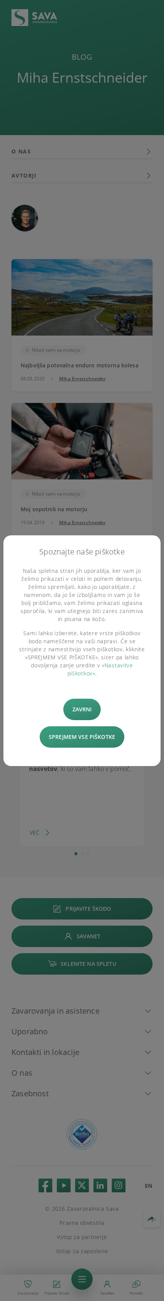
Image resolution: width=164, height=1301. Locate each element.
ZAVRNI (82, 709)
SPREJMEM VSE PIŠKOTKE (82, 736)
